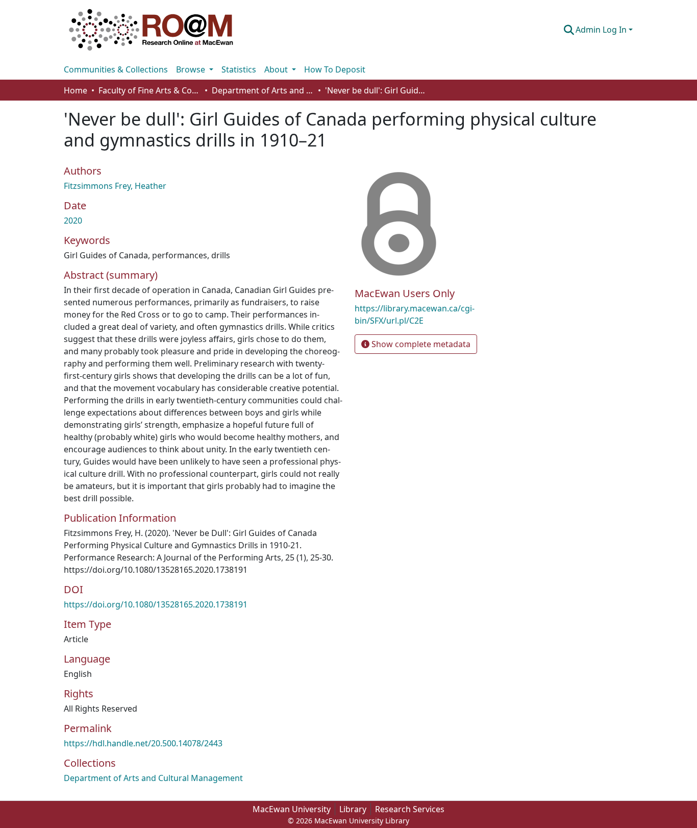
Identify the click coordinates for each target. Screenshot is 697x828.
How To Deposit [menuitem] (334, 69)
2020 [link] (73, 220)
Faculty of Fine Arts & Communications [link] (149, 90)
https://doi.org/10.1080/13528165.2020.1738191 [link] (155, 604)
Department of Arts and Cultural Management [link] (263, 90)
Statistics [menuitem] (238, 69)
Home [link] (75, 90)
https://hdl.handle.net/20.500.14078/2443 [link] (143, 743)
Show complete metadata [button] (419, 344)
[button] (151, 29)
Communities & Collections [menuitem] (116, 69)
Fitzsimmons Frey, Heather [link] (115, 185)
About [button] (277, 69)
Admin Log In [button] (602, 29)
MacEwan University (292, 809)
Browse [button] (191, 69)
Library (352, 809)
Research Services (409, 809)
